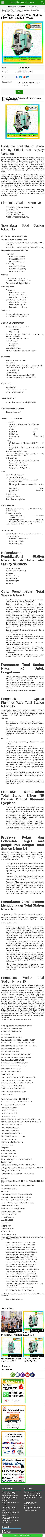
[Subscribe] (27, 1376)
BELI (19, 92)
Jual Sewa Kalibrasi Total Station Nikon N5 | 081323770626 (21, 16)
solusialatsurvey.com (30, 1510)
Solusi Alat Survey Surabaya (22, 2)
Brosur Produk (6, 1532)
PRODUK (10, 10)
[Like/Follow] (12, 1376)
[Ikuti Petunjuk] (32, 1376)
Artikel (4, 1530)
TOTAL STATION (18, 10)
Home (4, 10)
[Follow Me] (17, 1376)
